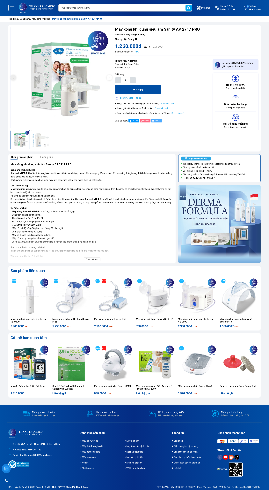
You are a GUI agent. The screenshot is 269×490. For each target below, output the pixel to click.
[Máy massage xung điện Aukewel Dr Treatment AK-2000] (155, 364)
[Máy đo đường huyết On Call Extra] (30, 364)
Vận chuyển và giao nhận (185, 451)
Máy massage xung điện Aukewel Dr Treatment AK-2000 (154, 387)
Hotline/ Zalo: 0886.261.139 (27, 449)
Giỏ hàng (254, 8)
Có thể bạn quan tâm (29, 337)
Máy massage (88, 457)
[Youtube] (226, 457)
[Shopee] (231, 457)
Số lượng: (119, 74)
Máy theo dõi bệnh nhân (137, 446)
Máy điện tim (132, 440)
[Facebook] (220, 457)
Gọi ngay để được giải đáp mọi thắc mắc (237, 65)
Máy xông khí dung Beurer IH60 (110, 319)
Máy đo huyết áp (89, 440)
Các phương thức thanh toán (187, 457)
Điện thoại (206, 7)
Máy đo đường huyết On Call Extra (28, 386)
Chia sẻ (135, 121)
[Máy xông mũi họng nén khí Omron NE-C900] (197, 296)
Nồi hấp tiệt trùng (134, 451)
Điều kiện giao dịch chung (185, 446)
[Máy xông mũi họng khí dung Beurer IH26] (71, 296)
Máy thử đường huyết (92, 446)
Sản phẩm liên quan (28, 270)
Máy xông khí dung (41, 19)
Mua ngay (138, 89)
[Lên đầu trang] (262, 480)
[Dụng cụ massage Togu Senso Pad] (239, 364)
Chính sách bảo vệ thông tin (186, 462)
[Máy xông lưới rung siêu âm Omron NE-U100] (30, 296)
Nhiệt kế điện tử (134, 462)
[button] (109, 77)
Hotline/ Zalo (227, 8)
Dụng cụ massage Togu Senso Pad (238, 386)
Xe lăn (84, 462)
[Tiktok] (236, 457)
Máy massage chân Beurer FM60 (195, 386)
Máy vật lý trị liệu (134, 457)
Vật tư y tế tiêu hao (135, 468)
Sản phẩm (25, 19)
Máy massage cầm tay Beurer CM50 (112, 386)
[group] (61, 78)
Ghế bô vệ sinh (88, 468)
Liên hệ (177, 468)
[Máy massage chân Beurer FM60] (197, 364)
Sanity (131, 39)
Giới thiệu (178, 440)
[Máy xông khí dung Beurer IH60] (113, 296)
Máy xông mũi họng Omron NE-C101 (154, 319)
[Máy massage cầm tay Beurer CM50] (113, 364)
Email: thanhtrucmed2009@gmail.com (32, 455)
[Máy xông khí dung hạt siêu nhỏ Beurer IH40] (239, 296)
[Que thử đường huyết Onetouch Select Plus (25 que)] (71, 364)
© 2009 (58, 487)
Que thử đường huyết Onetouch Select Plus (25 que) (68, 387)
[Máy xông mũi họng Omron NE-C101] (155, 296)
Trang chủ (13, 19)
